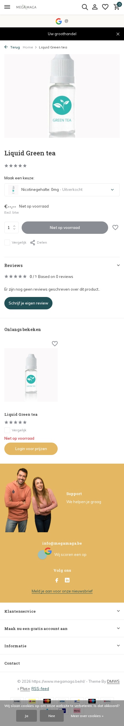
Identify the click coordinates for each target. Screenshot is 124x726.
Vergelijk (19, 242)
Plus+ (25, 688)
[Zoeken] (85, 7)
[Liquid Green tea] (31, 375)
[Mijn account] (94, 7)
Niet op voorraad (65, 227)
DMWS (113, 681)
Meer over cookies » (87, 716)
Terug (14, 47)
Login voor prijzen (31, 448)
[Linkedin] (67, 580)
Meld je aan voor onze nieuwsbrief (62, 591)
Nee (51, 716)
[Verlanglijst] (105, 7)
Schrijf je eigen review (28, 303)
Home (28, 47)
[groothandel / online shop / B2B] (30, 7)
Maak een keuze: (19, 178)
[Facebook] (57, 580)
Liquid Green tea (20, 414)
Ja (26, 716)
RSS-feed (40, 688)
